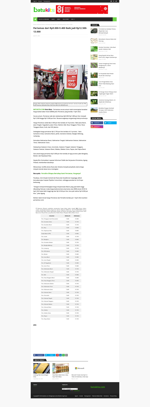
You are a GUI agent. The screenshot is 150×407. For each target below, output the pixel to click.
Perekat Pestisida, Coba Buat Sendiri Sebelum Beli (107, 48)
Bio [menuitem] (72, 19)
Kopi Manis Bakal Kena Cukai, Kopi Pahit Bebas (60, 375)
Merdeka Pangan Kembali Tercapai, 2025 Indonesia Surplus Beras (106, 110)
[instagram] (113, 1)
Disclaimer (106, 396)
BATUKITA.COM (38, 109)
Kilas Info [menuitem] (66, 19)
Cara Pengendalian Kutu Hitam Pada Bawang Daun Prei (106, 83)
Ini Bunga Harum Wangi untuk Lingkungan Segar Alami (108, 93)
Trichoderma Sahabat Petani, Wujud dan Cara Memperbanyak (107, 31)
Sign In (35, 1)
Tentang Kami (46, 1)
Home (34, 24)
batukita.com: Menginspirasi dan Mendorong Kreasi (54, 396)
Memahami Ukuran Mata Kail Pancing (107, 40)
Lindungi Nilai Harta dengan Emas (40, 375)
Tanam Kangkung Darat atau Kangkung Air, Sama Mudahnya (107, 65)
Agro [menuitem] (53, 19)
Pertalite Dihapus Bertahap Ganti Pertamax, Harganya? (61, 173)
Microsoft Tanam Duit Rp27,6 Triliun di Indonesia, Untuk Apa (80, 375)
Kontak (40, 1)
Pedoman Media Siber (97, 396)
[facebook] (111, 1)
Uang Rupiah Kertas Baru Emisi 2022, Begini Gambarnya (108, 56)
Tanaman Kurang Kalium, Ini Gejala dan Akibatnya (107, 101)
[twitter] (116, 1)
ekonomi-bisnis (41, 24)
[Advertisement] (60, 51)
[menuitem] (35, 19)
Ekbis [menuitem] (58, 19)
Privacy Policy (113, 396)
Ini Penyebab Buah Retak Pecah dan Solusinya (106, 74)
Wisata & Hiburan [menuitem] (44, 19)
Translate (77, 390)
